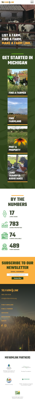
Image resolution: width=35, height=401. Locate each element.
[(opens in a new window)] (2, 325)
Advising (4, 313)
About (3, 321)
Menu (32, 2)
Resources (5, 317)
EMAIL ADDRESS (17, 272)
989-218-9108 (6, 294)
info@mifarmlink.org (9, 298)
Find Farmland (7, 305)
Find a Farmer (7, 309)
